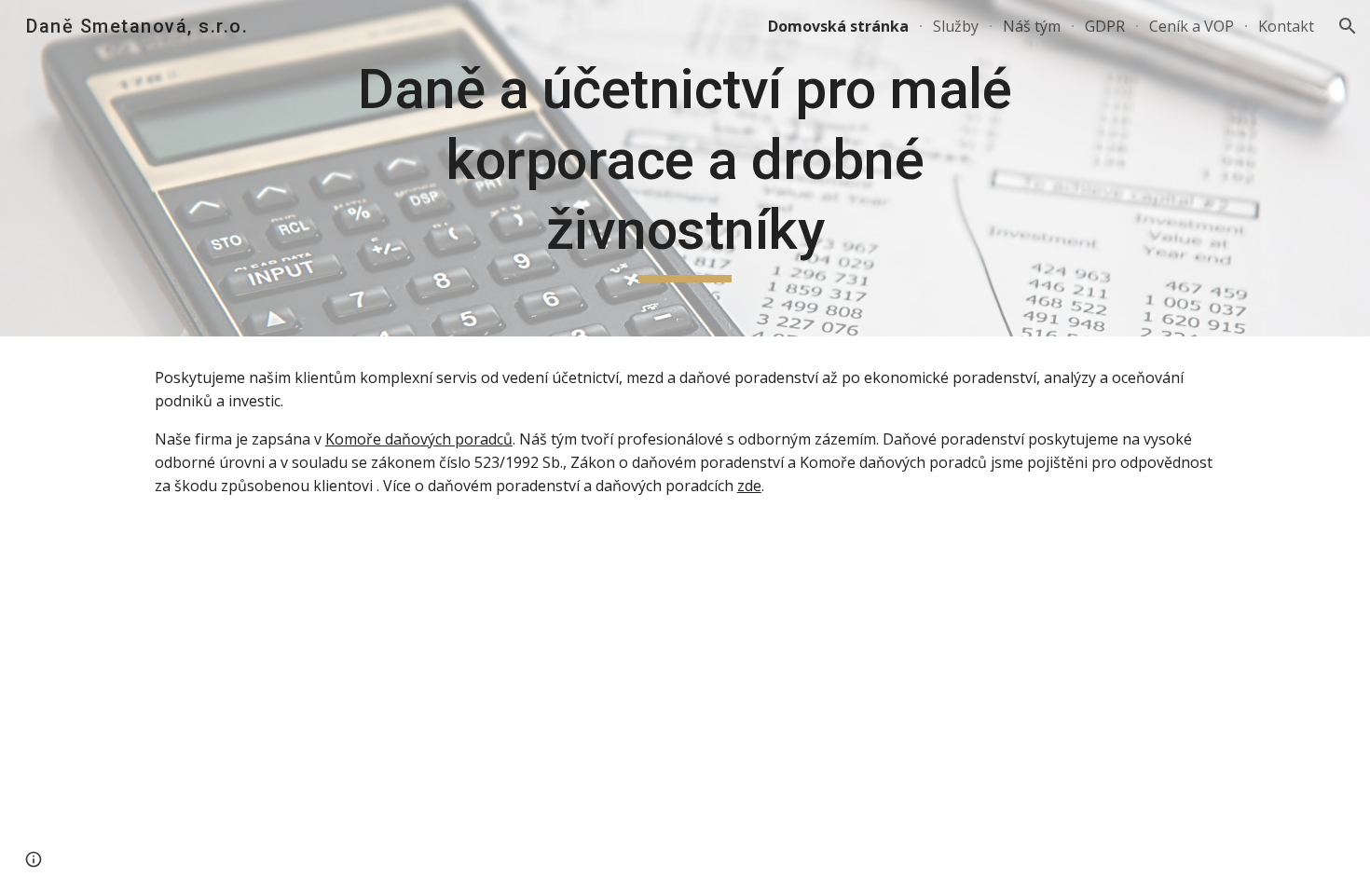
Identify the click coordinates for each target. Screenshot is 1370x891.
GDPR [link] (1105, 26)
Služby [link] (956, 26)
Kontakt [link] (1286, 26)
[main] (685, 168)
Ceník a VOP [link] (1191, 26)
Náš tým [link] (1032, 26)
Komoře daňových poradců (419, 439)
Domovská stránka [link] (838, 26)
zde (749, 485)
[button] (1347, 26)
